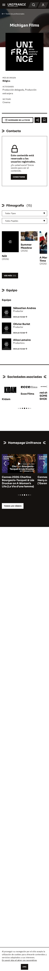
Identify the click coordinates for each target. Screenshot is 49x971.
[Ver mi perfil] (43, 5)
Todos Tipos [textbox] (10, 213)
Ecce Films (27, 393)
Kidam (6, 399)
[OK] (24, 967)
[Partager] (37, 120)
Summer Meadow (26, 246)
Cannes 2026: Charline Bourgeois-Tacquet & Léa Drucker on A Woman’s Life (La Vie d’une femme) (18, 482)
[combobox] (24, 213)
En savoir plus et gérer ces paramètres (19, 960)
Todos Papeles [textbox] (11, 221)
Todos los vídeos (12, 506)
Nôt (4, 256)
